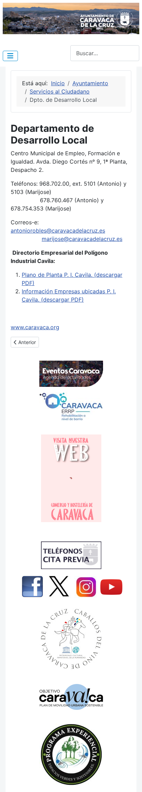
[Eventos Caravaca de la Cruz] (71, 374)
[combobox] (104, 53)
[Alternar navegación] (10, 56)
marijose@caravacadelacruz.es (82, 238)
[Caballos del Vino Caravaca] (71, 639)
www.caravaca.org (35, 327)
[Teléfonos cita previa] (71, 555)
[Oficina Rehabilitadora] (71, 406)
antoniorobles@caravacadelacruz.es (58, 230)
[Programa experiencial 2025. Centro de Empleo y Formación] (71, 754)
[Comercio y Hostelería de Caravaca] (71, 478)
